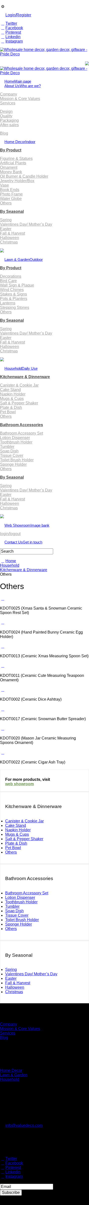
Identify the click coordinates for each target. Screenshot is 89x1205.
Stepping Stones (14, 307)
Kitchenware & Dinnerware (25, 377)
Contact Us (23, 542)
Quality (6, 116)
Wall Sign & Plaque (17, 285)
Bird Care (8, 281)
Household (21, 368)
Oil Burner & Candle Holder (24, 176)
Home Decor (19, 142)
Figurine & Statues (16, 158)
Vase (4, 185)
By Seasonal (12, 211)
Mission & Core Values (20, 99)
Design (6, 111)
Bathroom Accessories (21, 425)
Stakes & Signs (13, 294)
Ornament (8, 167)
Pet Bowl (8, 412)
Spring (6, 220)
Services (7, 103)
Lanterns (7, 303)
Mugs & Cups (12, 398)
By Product (10, 150)
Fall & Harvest (12, 233)
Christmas (9, 242)
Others (6, 203)
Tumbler (7, 446)
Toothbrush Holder (16, 442)
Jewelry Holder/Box (17, 181)
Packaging (9, 120)
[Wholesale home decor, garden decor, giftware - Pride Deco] (44, 54)
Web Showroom (26, 525)
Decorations (10, 276)
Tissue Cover (11, 455)
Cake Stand (10, 390)
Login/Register (18, 15)
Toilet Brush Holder (17, 460)
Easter (5, 229)
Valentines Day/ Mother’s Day (26, 224)
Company (8, 94)
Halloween (9, 238)
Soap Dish (9, 451)
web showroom (19, 784)
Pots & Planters (13, 298)
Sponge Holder (13, 464)
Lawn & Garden (23, 259)
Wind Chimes (12, 290)
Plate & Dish (11, 407)
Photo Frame (11, 194)
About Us (22, 86)
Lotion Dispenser (15, 438)
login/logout (10, 534)
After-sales (9, 125)
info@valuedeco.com (24, 1125)
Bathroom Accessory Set (21, 433)
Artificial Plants (13, 163)
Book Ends (9, 190)
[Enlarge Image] (2, 598)
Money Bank (11, 172)
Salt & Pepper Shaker (19, 403)
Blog (4, 133)
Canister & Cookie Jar (19, 385)
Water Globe (11, 199)
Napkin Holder (12, 394)
